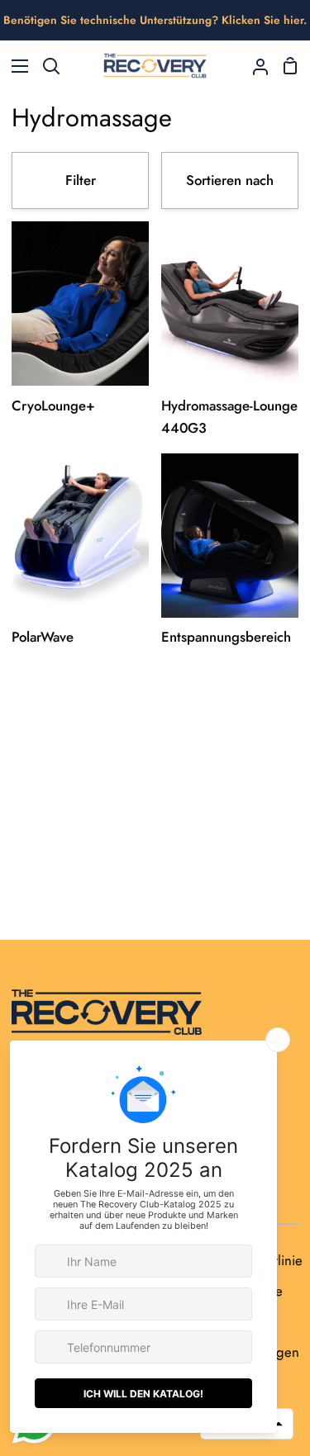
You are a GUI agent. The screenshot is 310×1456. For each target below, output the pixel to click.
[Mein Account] (254, 65)
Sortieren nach (230, 180)
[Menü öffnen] (15, 66)
